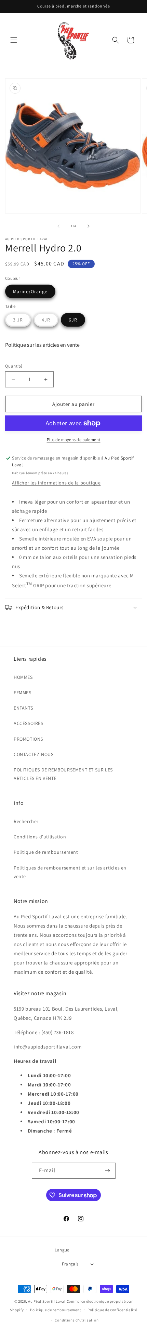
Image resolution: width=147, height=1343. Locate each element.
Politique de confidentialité (112, 1309)
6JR (73, 320)
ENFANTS (23, 708)
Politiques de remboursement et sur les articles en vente (70, 872)
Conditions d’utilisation (76, 1320)
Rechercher (26, 821)
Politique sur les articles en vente (42, 344)
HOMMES (23, 677)
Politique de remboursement (46, 852)
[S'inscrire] (107, 1171)
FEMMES (22, 692)
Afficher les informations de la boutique (56, 483)
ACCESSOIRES (28, 723)
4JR (50, 321)
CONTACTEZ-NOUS (33, 754)
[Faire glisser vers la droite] (88, 226)
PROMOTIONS (28, 739)
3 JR (22, 321)
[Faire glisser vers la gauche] (58, 226)
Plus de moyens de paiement (74, 439)
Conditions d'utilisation (40, 837)
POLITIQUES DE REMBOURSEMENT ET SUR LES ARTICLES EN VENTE (63, 774)
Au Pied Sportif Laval (47, 1301)
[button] (13, 39)
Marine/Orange (30, 291)
